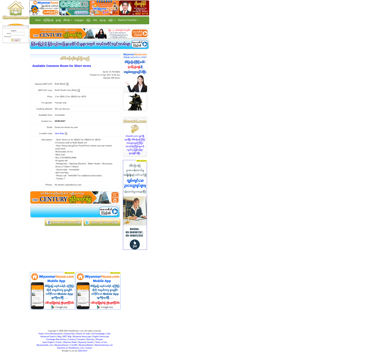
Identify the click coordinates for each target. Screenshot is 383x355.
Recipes (99, 339)
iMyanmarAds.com (45, 345)
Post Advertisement (53, 334)
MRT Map (67, 336)
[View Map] (66, 133)
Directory (90, 339)
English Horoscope (101, 336)
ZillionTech (82, 351)
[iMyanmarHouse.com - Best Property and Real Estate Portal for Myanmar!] (135, 72)
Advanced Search (48, 336)
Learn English (48, 342)
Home (38, 20)
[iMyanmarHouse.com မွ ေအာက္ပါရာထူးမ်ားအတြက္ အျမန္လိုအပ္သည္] (89, 44)
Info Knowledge (98, 334)
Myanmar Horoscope (82, 336)
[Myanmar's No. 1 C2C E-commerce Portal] (104, 8)
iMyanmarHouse (61, 345)
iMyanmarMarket (86, 345)
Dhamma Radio (70, 342)
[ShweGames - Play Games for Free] (135, 102)
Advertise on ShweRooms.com (70, 348)
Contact (88, 348)
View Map (59, 133)
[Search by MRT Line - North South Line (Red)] (78, 90)
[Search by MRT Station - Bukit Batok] (67, 84)
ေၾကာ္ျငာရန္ (48, 20)
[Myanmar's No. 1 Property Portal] (44, 8)
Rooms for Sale (83, 334)
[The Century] (89, 33)
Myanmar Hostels (86, 342)
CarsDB (73, 345)
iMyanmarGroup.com (104, 345)
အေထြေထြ (79, 20)
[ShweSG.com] (135, 137)
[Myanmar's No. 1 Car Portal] (74, 8)
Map (59, 336)
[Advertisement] (15, 89)
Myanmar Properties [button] (127, 20)
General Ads (69, 334)
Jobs (95, 20)
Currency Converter (76, 339)
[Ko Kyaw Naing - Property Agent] (134, 8)
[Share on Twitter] (102, 222)
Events (59, 342)
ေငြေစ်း (102, 20)
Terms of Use (101, 342)
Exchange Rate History (56, 339)
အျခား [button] (111, 20)
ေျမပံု (88, 20)
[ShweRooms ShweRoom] (15, 10)
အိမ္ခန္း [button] (67, 20)
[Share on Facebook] (63, 222)
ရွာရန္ (58, 20)
